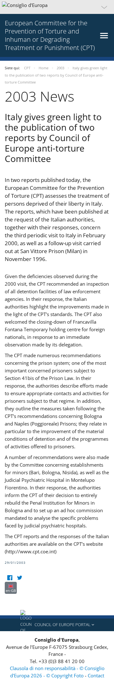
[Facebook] (10, 578)
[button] (57, 7)
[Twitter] (19, 578)
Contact (96, 675)
